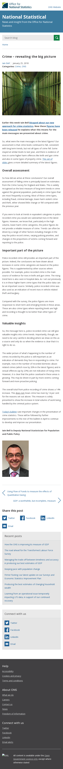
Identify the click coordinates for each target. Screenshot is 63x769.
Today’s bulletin (9, 411)
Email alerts (7, 742)
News (5, 709)
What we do (8, 695)
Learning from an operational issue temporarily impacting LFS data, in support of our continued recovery (27, 597)
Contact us (7, 704)
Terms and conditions (12, 680)
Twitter (5, 728)
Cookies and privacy (11, 676)
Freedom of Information (13, 713)
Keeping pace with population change (22, 569)
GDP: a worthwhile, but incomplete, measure (34, 500)
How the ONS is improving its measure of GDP (27, 544)
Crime (18, 66)
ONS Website (54, 7)
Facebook (7, 732)
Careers (6, 699)
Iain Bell (6, 63)
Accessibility (7, 671)
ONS (24, 66)
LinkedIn (6, 737)
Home (5, 44)
